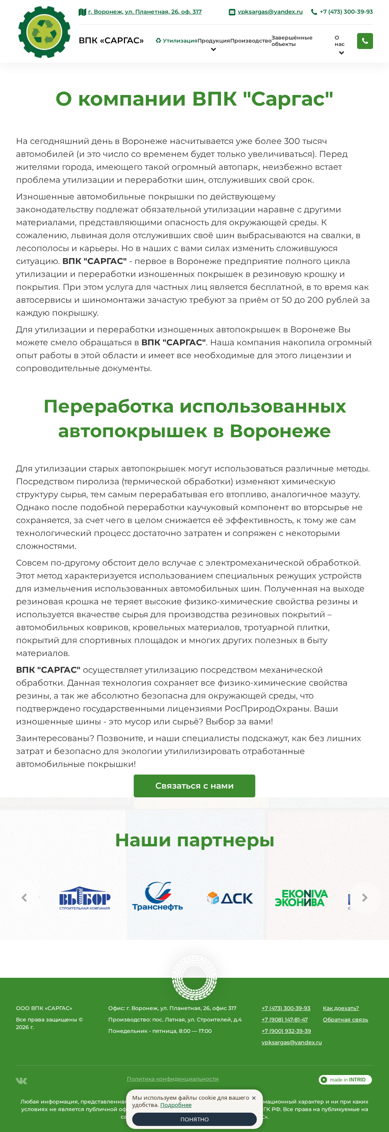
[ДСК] (209, 898)
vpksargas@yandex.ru (287, 1042)
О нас (340, 40)
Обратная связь (345, 1019)
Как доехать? (341, 1008)
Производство (251, 40)
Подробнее (175, 1104)
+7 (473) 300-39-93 (341, 12)
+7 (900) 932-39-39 (286, 1031)
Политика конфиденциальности (173, 1078)
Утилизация (177, 40)
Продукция (214, 40)
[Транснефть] (137, 898)
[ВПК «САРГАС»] (44, 31)
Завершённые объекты (292, 40)
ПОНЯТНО (194, 1119)
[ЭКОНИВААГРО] (281, 898)
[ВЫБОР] (65, 898)
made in (347, 1080)
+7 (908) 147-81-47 (285, 1019)
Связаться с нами (194, 786)
